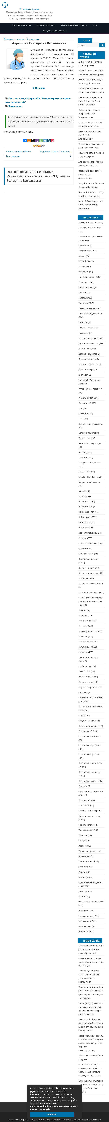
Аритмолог (83, 245)
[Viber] (37, 140)
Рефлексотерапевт (87, 687)
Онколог (82, 538)
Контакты (67, 1119)
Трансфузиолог (85, 830)
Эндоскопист (84, 921)
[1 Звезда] (34, 146)
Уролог (81, 845)
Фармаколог (84, 856)
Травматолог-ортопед (89, 816)
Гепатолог (83, 297)
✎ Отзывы (39, 88)
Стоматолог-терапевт (89, 772)
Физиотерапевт (86, 861)
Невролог (83, 501)
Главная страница (14, 39)
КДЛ (80, 408)
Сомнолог (83, 715)
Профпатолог (85, 620)
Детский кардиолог (87, 353)
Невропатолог (85, 506)
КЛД (80, 418)
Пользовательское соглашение (87, 1119)
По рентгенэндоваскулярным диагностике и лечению (90, 601)
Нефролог (83, 527)
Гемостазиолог (85, 287)
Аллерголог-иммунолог (89, 227)
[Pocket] (52, 140)
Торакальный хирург (88, 810)
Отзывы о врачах (29, 9)
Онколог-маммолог (87, 543)
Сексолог (82, 692)
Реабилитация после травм (74, 25)
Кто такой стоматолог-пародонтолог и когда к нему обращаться (91, 949)
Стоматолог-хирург (87, 781)
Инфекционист (85, 397)
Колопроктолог (86, 433)
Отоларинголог (86, 553)
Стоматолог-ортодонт (89, 745)
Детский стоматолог (88, 364)
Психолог (83, 636)
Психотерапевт (85, 641)
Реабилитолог (85, 666)
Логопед (82, 452)
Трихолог (83, 835)
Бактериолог (84, 250)
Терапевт (83, 800)
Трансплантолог (86, 824)
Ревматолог (84, 671)
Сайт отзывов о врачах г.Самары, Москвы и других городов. (34, 1119)
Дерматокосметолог (88, 343)
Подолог (82, 610)
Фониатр (82, 872)
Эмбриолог (83, 910)
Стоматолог (84, 731)
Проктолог (83, 615)
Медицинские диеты (45, 25)
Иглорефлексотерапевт (90, 388)
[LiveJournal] (49, 140)
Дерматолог (84, 348)
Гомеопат (83, 333)
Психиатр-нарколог (87, 631)
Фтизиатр (83, 877)
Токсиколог (84, 805)
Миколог (82, 491)
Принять (52, 1114)
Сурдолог (83, 786)
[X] (33, 140)
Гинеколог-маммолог (88, 308)
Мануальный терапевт (89, 462)
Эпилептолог (84, 931)
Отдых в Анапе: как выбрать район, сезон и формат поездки (91, 962)
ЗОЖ (95, 25)
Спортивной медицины (89, 726)
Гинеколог (83, 303)
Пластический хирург (88, 592)
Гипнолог (83, 322)
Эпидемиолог (84, 926)
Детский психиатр (87, 359)
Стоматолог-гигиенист (89, 736)
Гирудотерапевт (86, 327)
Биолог (81, 256)
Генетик (82, 292)
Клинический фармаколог (90, 424)
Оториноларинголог (88, 559)
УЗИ (80, 840)
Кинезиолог (84, 413)
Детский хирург (85, 369)
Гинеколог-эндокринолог (90, 313)
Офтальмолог (85, 568)
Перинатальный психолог (90, 583)
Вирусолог (83, 271)
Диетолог (83, 374)
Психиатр (83, 626)
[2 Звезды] (36, 146)
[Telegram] (45, 140)
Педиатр (82, 578)
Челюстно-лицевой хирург (91, 901)
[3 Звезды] (39, 146)
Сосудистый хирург (87, 720)
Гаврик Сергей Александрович (89, 174)
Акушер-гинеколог (87, 222)
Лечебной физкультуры (89, 443)
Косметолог (33, 39)
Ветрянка (83, 266)
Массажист (83, 471)
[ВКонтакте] (25, 140)
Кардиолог (83, 403)
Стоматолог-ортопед (88, 754)
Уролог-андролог (86, 851)
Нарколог (83, 496)
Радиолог (83, 652)
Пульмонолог (85, 646)
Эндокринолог (85, 916)
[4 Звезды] (41, 146)
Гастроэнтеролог (86, 277)
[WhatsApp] (41, 140)
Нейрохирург (84, 517)
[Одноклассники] (29, 140)
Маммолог (83, 457)
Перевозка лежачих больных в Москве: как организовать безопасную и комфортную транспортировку (91, 1043)
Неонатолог (84, 522)
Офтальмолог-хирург (88, 573)
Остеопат (83, 548)
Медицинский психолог (89, 482)
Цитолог (82, 896)
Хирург (81, 891)
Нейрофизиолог (86, 511)
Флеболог (83, 866)
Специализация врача (53, 31)
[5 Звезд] (43, 146)
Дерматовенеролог (87, 338)
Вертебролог (84, 261)
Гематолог (83, 282)
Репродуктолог (85, 682)
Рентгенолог (84, 676)
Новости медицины (21, 25)
